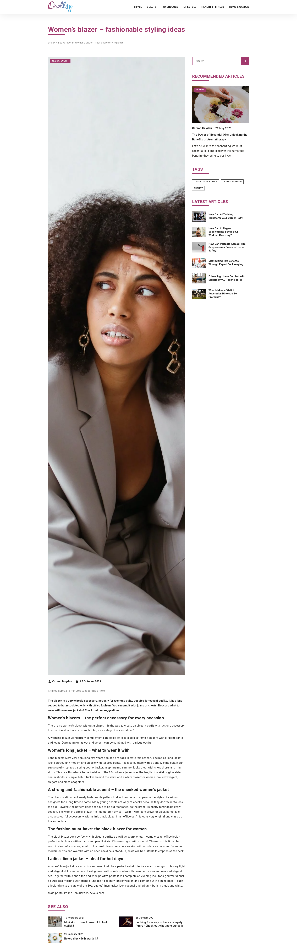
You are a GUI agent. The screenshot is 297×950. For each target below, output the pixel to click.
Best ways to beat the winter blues (214, 134)
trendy (198, 188)
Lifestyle (190, 7)
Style (138, 7)
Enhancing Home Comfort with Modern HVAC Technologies (226, 278)
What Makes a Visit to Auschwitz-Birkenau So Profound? (222, 294)
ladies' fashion (232, 181)
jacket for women (205, 181)
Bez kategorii (60, 61)
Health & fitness (212, 7)
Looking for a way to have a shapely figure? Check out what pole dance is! (160, 924)
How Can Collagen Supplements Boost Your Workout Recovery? (223, 232)
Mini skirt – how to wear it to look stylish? (86, 924)
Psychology (170, 7)
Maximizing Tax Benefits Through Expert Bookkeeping (225, 262)
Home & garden (239, 7)
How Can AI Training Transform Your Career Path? (226, 216)
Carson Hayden (62, 681)
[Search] (245, 61)
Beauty (151, 7)
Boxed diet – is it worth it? (81, 938)
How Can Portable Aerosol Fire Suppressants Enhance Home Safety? (227, 247)
